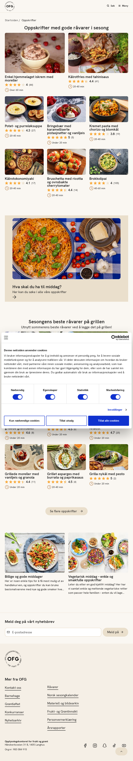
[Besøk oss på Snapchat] (104, 745)
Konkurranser (14, 712)
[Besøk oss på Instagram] (95, 745)
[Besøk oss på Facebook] (85, 745)
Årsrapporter (56, 728)
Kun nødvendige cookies (24, 420)
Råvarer (52, 687)
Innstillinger (115, 409)
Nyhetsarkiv (13, 720)
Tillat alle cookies (108, 420)
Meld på (113, 632)
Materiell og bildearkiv (63, 703)
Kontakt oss (13, 688)
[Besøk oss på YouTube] (124, 745)
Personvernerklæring (61, 720)
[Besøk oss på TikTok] (114, 745)
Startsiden (11, 20)
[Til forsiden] (10, 6)
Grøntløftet (12, 704)
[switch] (50, 397)
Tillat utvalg (66, 420)
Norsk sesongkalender (62, 695)
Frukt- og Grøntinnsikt (62, 711)
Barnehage (12, 696)
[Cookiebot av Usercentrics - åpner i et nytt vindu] (114, 337)
